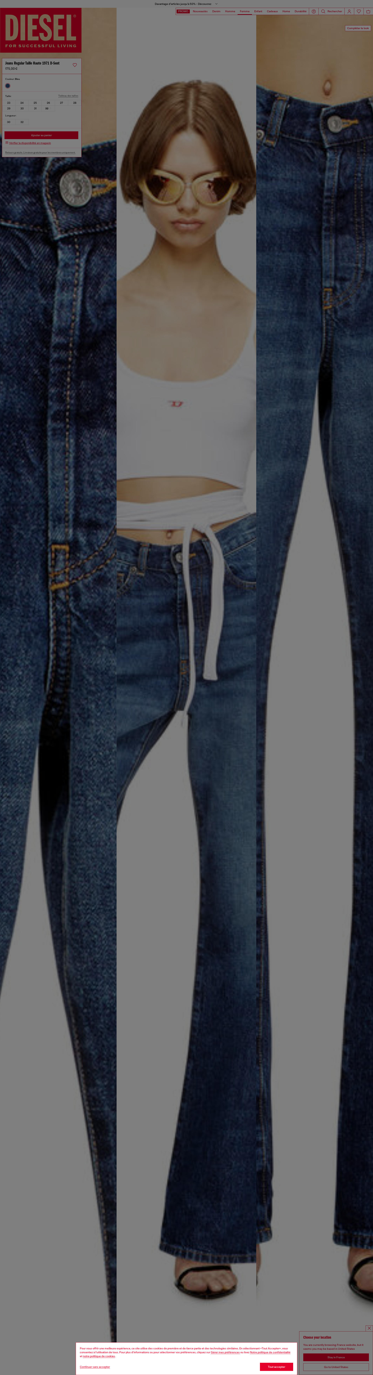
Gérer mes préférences (225, 1352)
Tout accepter (276, 1366)
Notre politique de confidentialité (270, 1352)
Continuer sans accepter (95, 1366)
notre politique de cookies (99, 1356)
